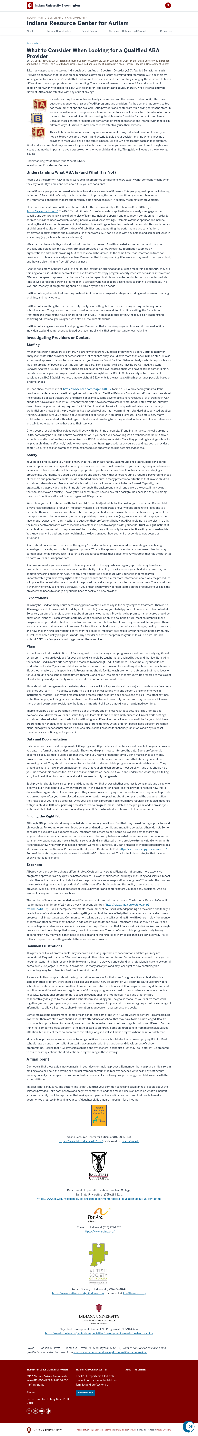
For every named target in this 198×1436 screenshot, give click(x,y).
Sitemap (30, 1392)
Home (29, 43)
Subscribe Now (85, 1392)
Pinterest (48, 1411)
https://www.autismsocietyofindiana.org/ (78, 1293)
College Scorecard (95, 1430)
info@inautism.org (134, 1293)
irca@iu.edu (38, 1385)
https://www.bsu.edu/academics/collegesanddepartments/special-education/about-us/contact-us (99, 1198)
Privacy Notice (121, 1430)
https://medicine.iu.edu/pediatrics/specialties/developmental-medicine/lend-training (99, 1333)
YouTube (41, 1411)
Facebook (29, 1411)
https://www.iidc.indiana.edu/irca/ (81, 1141)
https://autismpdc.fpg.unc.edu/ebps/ (143, 849)
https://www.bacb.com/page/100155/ (87, 389)
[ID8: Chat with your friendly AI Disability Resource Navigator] (188, 1426)
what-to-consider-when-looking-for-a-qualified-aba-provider (110, 1352)
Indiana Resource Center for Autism (78, 23)
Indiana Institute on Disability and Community (57, 17)
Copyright (132, 1430)
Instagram (35, 1411)
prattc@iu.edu (130, 1141)
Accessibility (82, 1430)
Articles (37, 43)
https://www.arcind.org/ (99, 1231)
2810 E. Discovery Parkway (39, 1376)
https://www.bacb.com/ (42, 211)
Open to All (109, 1430)
